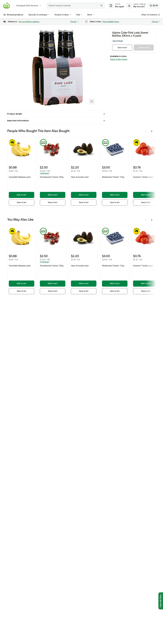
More (89, 14)
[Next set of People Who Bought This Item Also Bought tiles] (152, 131)
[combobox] (75, 6)
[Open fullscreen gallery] (92, 101)
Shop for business (149, 14)
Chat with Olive (161, 600)
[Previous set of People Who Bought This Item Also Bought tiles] (146, 131)
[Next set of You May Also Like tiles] (152, 220)
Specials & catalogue (37, 14)
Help (78, 14)
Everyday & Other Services (27, 6)
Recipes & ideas (62, 14)
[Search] (101, 5)
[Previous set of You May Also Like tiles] (146, 220)
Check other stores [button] (118, 59)
